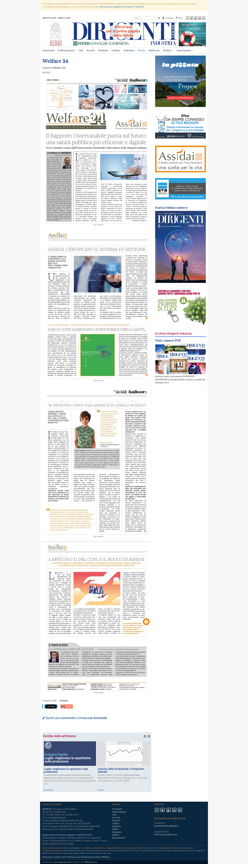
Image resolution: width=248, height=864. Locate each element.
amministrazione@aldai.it (166, 826)
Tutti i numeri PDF (168, 340)
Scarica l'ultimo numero (171, 207)
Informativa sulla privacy (165, 834)
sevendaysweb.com (62, 862)
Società (91, 50)
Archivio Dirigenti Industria (173, 333)
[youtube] (196, 18)
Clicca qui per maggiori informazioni (116, 6)
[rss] (204, 18)
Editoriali (48, 790)
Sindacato (154, 50)
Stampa (68, 706)
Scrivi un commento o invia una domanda (76, 718)
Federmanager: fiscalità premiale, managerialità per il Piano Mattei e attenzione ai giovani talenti (118, 771)
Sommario (48, 50)
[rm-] (192, 34)
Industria (129, 50)
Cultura (116, 50)
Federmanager (66, 50)
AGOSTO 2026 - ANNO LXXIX (56, 18)
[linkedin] (200, 18)
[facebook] (188, 18)
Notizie (167, 50)
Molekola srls (91, 862)
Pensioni (103, 50)
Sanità (141, 50)
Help (179, 18)
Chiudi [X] (138, 6)
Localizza (169, 18)
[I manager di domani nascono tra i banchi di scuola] (70, 753)
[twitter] (192, 18)
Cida (80, 50)
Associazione (184, 50)
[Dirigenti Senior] (124, 34)
